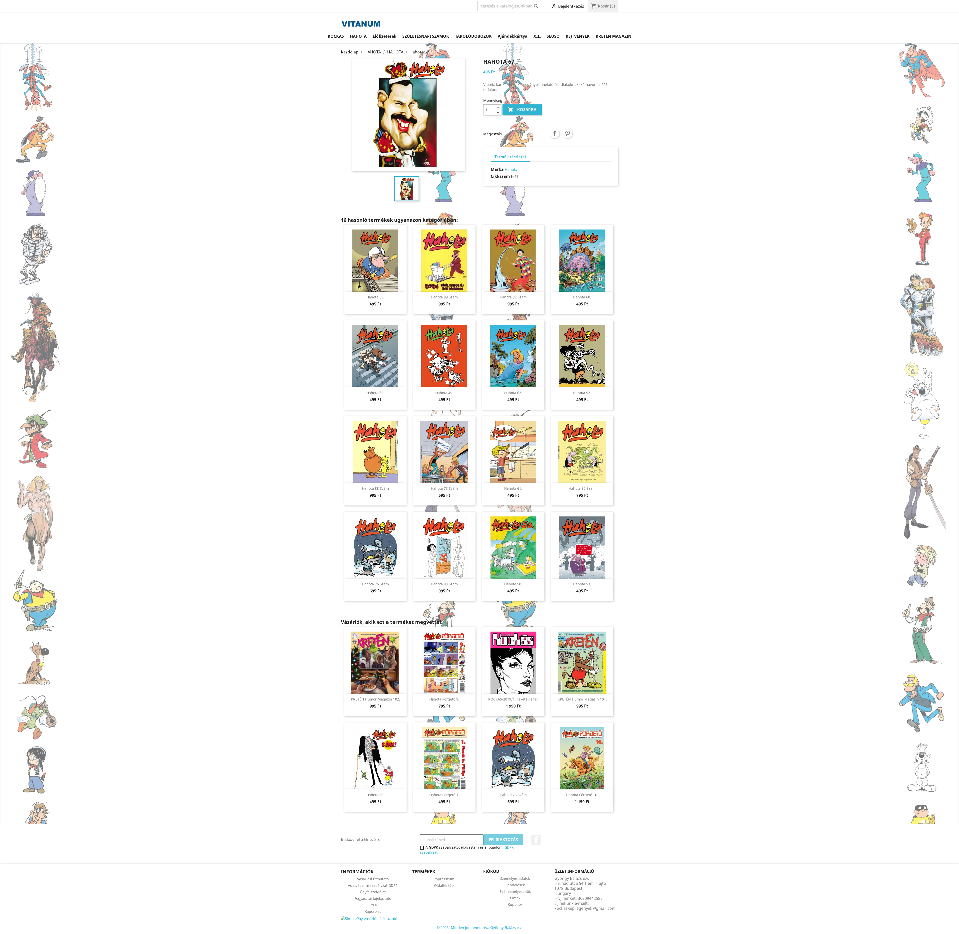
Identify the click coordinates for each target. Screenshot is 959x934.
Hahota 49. (444, 392)
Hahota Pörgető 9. (444, 699)
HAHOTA (358, 36)
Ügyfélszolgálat (373, 892)
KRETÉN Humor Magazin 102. (375, 699)
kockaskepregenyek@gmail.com (585, 908)
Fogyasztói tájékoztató (372, 898)
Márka (497, 169)
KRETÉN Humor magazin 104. (582, 699)
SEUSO (553, 36)
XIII (537, 36)
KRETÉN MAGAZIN (613, 36)
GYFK (373, 905)
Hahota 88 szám (375, 488)
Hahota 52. (582, 392)
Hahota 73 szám (444, 488)
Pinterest (567, 133)
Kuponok (515, 904)
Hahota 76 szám (375, 584)
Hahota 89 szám (444, 297)
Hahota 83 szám (444, 584)
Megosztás (554, 133)
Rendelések (515, 885)
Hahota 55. (375, 297)
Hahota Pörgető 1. (444, 794)
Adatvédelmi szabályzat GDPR (373, 885)
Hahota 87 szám (513, 297)
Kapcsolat (373, 911)
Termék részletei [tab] (510, 156)
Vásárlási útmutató (373, 879)
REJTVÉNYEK (578, 36)
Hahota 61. (513, 488)
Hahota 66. (375, 794)
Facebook (536, 840)
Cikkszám (500, 176)
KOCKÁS (336, 36)
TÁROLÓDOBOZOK (473, 36)
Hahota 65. (375, 392)
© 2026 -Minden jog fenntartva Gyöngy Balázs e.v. (480, 927)
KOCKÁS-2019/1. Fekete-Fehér (513, 699)
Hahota (511, 169)
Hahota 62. (513, 392)
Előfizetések (384, 36)
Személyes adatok (515, 878)
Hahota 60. (582, 297)
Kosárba (522, 110)
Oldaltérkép (444, 885)
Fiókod (491, 871)
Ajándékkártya (512, 36)
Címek (515, 898)
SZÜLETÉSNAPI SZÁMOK (425, 36)
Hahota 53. (582, 584)
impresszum (444, 879)
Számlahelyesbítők (515, 891)
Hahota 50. (513, 584)
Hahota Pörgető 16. (582, 794)
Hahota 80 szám (582, 488)
